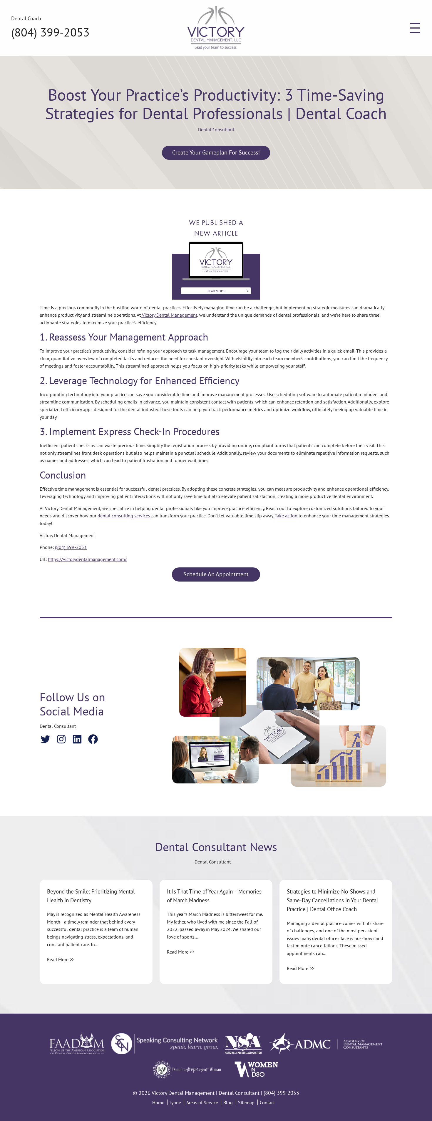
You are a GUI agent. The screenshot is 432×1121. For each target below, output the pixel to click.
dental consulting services (124, 516)
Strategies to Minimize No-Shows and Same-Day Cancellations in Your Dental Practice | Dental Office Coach (332, 900)
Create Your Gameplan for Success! (216, 152)
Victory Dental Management (169, 315)
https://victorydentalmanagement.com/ (87, 559)
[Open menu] (415, 28)
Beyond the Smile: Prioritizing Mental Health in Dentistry (91, 896)
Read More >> (60, 959)
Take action (287, 516)
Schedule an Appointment (216, 574)
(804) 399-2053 (50, 32)
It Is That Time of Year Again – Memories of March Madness (214, 896)
